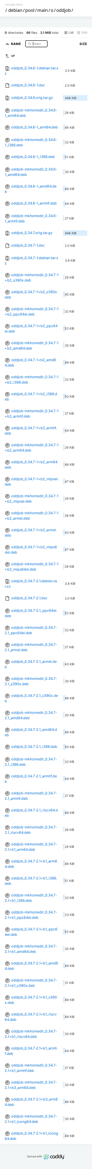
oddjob (63, 10)
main (42, 10)
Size (83, 44)
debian (15, 10)
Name (16, 43)
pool (29, 10)
